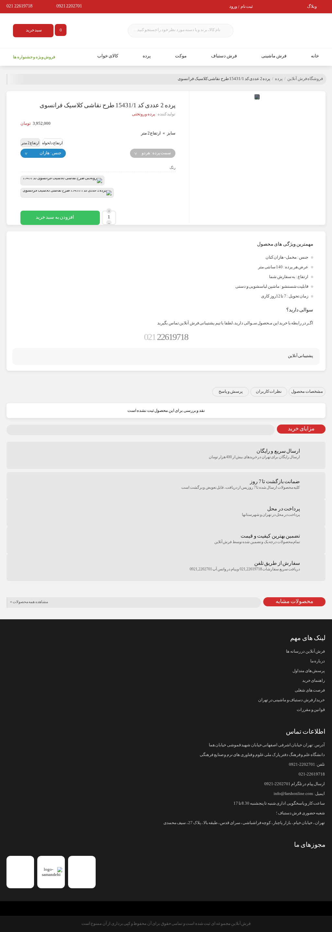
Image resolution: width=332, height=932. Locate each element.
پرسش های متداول (308, 671)
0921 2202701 (69, 6)
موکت (181, 55)
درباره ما (317, 661)
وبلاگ (312, 6)
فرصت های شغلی (310, 690)
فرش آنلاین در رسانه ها (305, 651)
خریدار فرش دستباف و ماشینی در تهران (291, 700)
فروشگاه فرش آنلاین (305, 78)
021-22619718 (312, 774)
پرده (147, 55)
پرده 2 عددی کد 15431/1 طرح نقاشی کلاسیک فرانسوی (224, 78)
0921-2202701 (302, 764)
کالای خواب (108, 55)
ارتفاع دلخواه (52, 143)
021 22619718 (19, 6)
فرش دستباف (224, 55)
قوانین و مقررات (311, 709)
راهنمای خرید (313, 680)
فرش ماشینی (274, 55)
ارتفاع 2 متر (30, 143)
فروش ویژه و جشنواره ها (34, 57)
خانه (315, 55)
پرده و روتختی (143, 114)
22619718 (166, 337)
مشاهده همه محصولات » (29, 602)
